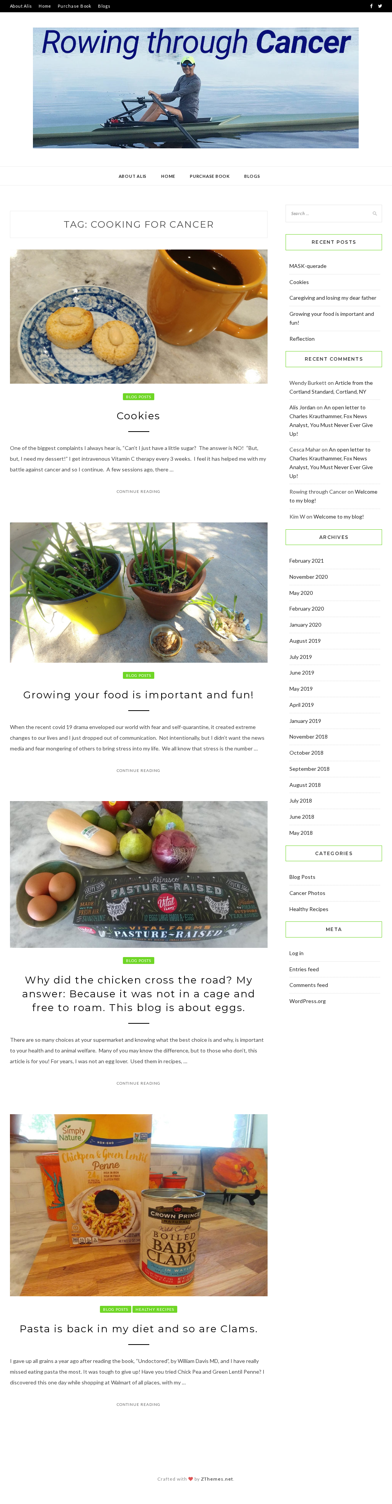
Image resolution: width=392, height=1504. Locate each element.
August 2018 (305, 785)
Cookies (138, 416)
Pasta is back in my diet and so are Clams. (139, 1329)
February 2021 (306, 560)
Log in (296, 953)
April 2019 (301, 704)
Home (45, 5)
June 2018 (301, 816)
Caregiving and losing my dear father (332, 297)
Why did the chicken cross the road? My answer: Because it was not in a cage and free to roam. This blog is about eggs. (138, 994)
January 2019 (305, 721)
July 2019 (300, 656)
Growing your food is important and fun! (138, 695)
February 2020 (306, 608)
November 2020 (308, 576)
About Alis (21, 5)
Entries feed (304, 969)
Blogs (104, 5)
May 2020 (301, 592)
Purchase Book (74, 5)
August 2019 (305, 640)
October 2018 (306, 752)
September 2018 (309, 768)
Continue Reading (138, 491)
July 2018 (300, 800)
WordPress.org (307, 1001)
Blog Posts (138, 396)
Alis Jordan (302, 407)
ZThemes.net (217, 1479)
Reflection (302, 338)
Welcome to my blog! (339, 516)
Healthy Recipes (155, 1309)
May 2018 (301, 832)
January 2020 (305, 624)
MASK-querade (308, 266)
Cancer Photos (307, 893)
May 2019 (301, 688)
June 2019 (301, 672)
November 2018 (308, 736)
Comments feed (308, 985)
